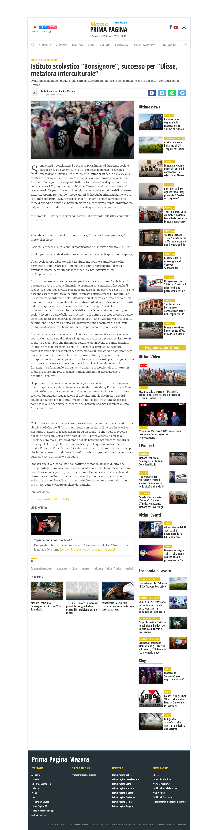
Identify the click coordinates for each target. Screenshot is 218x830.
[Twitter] (162, 93)
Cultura (105, 44)
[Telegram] (182, 93)
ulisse (74, 568)
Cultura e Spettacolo (41, 783)
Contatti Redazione (162, 779)
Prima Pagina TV (39, 806)
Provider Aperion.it (161, 783)
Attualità (45, 44)
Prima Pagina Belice (122, 774)
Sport (91, 44)
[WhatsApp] (172, 93)
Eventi (34, 792)
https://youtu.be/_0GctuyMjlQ (50, 499)
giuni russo (61, 568)
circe (109, 568)
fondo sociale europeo (41, 568)
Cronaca (61, 44)
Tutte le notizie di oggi (42, 810)
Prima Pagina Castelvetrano (125, 779)
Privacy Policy (159, 792)
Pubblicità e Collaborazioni (165, 788)
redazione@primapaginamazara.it (169, 801)
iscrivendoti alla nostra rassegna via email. (87, 549)
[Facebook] (170, 27)
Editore (156, 774)
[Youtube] (175, 27)
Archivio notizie (38, 815)
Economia (121, 44)
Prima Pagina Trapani (122, 806)
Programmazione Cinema (84, 774)
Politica (77, 44)
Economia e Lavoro (40, 801)
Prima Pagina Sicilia (122, 801)
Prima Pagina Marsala (123, 788)
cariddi (129, 568)
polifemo (98, 568)
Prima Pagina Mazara (122, 792)
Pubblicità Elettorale (162, 797)
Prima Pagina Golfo (121, 783)
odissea (85, 568)
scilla (118, 568)
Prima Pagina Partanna (123, 797)
